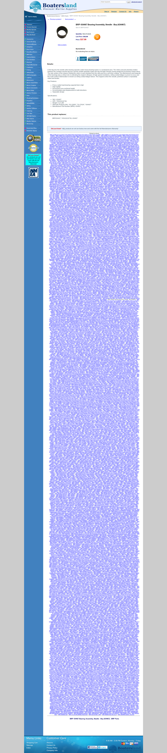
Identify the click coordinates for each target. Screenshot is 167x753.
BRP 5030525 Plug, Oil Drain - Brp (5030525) (111, 262)
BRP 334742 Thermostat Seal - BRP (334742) (110, 616)
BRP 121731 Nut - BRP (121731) (89, 416)
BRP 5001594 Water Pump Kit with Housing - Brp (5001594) (77, 314)
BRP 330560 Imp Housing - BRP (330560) (66, 471)
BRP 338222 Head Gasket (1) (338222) (117, 480)
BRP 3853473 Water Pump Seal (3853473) (113, 259)
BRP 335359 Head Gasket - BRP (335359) (128, 618)
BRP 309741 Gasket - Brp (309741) (102, 154)
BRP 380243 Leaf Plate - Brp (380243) (67, 353)
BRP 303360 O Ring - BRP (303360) (128, 427)
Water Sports (30, 118)
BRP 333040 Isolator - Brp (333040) (116, 336)
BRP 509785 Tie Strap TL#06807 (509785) (80, 376)
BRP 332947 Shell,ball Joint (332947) (113, 344)
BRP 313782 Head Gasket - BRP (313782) (66, 436)
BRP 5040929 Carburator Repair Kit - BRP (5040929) (116, 581)
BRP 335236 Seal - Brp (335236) (58, 173)
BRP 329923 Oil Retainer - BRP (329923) (121, 469)
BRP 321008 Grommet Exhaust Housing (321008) (102, 446)
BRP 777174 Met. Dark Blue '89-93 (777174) (127, 240)
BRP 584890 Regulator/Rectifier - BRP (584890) (112, 638)
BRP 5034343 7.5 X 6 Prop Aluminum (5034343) (77, 569)
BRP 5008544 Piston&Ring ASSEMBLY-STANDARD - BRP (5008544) (99, 537)
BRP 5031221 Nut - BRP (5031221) (125, 549)
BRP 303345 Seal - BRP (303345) (86, 427)
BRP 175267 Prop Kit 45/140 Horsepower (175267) (114, 590)
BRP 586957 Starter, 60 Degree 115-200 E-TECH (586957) (123, 643)
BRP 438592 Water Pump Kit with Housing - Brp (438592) (64, 184)
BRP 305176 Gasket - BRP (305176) (93, 598)
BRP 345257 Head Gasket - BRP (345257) (99, 488)
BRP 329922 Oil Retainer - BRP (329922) (60, 607)
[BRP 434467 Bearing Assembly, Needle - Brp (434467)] (62, 43)
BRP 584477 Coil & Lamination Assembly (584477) (118, 187)
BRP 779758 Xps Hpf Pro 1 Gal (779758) (65, 409)
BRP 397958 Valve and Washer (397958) (103, 295)
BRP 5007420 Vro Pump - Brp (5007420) (106, 322)
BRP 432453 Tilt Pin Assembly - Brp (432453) (66, 297)
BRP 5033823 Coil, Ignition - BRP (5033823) (107, 565)
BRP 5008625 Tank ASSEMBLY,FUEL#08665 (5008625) (121, 364)
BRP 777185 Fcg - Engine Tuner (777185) (103, 243)
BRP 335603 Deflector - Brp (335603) (72, 175)
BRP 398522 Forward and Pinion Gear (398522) (97, 355)
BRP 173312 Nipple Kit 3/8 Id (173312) (78, 327)
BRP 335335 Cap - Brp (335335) (76, 173)
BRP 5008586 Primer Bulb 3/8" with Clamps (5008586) (95, 326)
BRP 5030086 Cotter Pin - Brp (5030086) (76, 366)
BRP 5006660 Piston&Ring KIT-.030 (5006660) (114, 516)
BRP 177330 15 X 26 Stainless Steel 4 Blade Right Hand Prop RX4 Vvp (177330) (91, 596)
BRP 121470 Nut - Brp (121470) (98, 327)
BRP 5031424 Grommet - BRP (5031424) (120, 551)
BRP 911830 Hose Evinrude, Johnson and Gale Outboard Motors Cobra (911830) (94, 254)
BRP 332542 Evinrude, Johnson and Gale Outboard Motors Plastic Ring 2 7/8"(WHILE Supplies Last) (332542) (86, 405)
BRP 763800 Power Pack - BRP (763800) (104, 668)
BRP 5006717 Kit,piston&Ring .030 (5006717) (111, 652)
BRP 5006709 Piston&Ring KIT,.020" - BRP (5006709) (89, 651)
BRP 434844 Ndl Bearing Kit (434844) (79, 358)
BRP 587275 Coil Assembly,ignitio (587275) (111, 208)
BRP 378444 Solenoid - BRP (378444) (106, 625)
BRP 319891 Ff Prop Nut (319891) (126, 443)
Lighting (29, 77)
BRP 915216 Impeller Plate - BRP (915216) (116, 704)
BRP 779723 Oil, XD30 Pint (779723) (116, 251)
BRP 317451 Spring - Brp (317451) (128, 337)
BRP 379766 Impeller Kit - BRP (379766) (67, 492)
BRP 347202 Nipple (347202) (110, 407)
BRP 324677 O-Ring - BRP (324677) (69, 459)
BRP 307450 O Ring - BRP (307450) (87, 601)
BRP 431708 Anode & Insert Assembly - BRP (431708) (88, 499)
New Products (30, 32)
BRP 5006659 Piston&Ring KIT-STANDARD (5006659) (87, 516)
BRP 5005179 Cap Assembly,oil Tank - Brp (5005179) (106, 315)
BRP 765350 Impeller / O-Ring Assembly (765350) (115, 215)
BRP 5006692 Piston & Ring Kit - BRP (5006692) (123, 521)
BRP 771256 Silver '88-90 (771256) (103, 385)
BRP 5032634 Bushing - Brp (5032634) (121, 370)
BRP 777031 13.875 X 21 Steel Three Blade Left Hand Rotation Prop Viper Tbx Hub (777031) (100, 414)
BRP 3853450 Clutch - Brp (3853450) (70, 259)
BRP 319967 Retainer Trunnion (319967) (119, 219)
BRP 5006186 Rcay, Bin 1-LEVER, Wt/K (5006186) (99, 635)
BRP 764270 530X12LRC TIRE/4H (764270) (74, 682)
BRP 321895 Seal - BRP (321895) (83, 452)
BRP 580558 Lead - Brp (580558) (87, 378)
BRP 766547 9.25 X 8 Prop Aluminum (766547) (123, 689)
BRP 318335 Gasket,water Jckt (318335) (113, 602)
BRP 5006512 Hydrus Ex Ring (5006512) (77, 320)
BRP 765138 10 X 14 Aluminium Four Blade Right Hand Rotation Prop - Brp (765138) (92, 226)
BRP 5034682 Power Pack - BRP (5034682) (103, 570)
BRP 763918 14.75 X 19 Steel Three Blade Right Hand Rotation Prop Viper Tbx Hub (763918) (111, 399)
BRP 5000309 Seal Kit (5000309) (113, 313)
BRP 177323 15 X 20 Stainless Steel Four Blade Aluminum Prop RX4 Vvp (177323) (95, 595)
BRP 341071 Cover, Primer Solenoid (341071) (67, 176)
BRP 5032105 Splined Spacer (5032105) (66, 553)
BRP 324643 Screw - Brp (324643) (81, 338)
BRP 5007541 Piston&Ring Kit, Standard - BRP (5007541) (102, 531)
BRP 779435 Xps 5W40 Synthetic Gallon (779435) (76, 667)
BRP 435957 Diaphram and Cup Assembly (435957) (96, 504)
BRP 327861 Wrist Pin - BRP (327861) (102, 465)
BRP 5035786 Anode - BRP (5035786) (89, 574)
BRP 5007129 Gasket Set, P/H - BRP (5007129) (107, 530)
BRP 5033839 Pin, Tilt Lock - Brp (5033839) (97, 372)
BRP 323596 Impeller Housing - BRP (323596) (102, 455)
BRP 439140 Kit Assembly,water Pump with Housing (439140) (80, 509)
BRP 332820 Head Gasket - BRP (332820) (77, 608)
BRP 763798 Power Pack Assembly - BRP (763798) (79, 668)
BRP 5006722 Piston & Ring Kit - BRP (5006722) (121, 522)
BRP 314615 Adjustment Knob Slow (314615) (114, 334)
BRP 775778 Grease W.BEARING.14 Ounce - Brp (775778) (78, 238)
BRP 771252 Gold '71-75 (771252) (98, 233)
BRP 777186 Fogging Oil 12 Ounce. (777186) (127, 243)
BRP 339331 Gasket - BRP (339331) (89, 482)
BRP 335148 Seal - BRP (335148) (63, 618)
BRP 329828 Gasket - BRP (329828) (82, 606)
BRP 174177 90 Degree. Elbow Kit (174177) (83, 419)
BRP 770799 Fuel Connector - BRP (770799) (60, 693)
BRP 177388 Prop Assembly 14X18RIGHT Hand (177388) (110, 422)
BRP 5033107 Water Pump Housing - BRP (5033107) (83, 557)
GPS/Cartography (31, 75)
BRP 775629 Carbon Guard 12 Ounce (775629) (105, 236)
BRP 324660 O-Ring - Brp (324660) (78, 167)
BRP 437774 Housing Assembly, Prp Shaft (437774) (112, 304)
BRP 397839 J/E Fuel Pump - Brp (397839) (80, 295)
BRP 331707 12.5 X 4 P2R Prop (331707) (113, 474)
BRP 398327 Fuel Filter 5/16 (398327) (110, 181)
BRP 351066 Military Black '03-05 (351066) (105, 621)
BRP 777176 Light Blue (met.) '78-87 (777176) (84, 242)
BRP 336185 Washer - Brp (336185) (112, 280)
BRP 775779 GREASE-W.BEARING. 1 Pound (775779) (109, 238)
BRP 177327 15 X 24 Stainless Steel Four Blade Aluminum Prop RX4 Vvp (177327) (98, 137)
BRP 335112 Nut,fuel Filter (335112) (98, 204)
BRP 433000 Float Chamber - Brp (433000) (91, 298)
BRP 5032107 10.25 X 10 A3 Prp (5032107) (88, 553)
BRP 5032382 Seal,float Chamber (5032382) (93, 270)
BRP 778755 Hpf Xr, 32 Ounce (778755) (84, 664)
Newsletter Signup (32, 130)
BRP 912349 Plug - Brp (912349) (91, 309)
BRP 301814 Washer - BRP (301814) (92, 425)
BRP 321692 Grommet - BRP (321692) (101, 449)
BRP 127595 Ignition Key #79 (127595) (60, 277)
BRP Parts (29, 54)
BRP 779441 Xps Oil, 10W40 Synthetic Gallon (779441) (94, 388)
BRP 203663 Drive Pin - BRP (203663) (73, 424)
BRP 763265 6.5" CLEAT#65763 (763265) (116, 646)
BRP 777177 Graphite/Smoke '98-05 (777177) (108, 242)
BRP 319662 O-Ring (125, 713)
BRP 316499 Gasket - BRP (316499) (88, 441)
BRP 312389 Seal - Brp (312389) (59, 333)
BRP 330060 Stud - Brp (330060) (116, 342)
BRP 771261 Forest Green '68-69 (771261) (124, 385)
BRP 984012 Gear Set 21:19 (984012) (99, 310)
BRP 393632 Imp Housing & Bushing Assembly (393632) (93, 630)
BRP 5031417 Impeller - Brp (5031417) (124, 266)
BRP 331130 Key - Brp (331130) (103, 170)
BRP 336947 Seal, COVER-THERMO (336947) (88, 281)
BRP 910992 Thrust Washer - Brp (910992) (74, 391)
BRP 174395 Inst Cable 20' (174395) (85, 330)
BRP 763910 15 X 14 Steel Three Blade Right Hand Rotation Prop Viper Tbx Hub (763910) (103, 669)
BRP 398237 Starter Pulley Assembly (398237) (61, 499)
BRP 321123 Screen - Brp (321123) (64, 199)
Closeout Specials (32, 27)
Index (28, 748)
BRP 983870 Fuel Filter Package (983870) (87, 708)
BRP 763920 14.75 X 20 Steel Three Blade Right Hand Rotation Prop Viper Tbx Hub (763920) (103, 398)
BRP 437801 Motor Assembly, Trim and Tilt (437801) (69, 507)
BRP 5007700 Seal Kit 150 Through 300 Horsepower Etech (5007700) (89, 533)
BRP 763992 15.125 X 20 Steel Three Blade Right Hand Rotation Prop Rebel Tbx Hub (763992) (87, 403)
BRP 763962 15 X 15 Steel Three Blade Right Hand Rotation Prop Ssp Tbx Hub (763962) (86, 411)
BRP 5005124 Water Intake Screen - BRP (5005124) (64, 513)
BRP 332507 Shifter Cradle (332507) (104, 607)
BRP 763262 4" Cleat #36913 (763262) (95, 646)
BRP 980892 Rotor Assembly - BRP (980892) (97, 706)
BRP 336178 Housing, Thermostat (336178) (94, 175)
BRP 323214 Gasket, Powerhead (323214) (113, 453)
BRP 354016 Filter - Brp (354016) (72, 181)
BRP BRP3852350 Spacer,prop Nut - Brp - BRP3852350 (87, 393)
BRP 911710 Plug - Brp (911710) (113, 391)
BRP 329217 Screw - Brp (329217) (98, 342)
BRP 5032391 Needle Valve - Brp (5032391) (116, 270)
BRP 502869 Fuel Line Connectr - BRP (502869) (96, 542)
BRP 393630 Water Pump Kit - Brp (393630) (104, 291)
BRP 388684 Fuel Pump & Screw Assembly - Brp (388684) (123, 287)
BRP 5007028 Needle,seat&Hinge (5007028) (113, 527)
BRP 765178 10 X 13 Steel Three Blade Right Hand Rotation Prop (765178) (102, 227)
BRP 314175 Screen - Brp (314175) (122, 161)
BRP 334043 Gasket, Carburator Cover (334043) (92, 615)
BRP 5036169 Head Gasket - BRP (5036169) (92, 575)
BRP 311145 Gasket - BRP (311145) (59, 431)
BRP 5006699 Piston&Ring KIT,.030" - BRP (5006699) (95, 648)
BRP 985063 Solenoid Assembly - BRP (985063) (122, 709)
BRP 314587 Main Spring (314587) (111, 437)
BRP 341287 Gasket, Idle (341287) (100, 486)
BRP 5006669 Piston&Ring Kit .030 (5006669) (95, 363)
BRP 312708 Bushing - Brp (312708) (96, 155)
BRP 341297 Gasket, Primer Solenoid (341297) (92, 176)
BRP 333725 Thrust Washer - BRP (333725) (79, 614)
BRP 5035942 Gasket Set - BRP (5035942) (68, 575)
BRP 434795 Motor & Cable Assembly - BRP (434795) (79, 503)
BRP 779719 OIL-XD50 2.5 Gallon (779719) (61, 389)
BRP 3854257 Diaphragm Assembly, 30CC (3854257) (84, 627)
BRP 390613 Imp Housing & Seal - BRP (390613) (71, 629)
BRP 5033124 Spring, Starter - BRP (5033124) (110, 557)
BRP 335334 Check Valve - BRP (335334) (105, 618)
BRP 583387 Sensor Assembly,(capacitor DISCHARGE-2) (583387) (67, 187)
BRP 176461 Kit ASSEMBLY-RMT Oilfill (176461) (119, 592)
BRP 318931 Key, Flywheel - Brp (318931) (97, 219)
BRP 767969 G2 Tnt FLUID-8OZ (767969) (120, 691)
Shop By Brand (31, 34)
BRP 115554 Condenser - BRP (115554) (110, 415)
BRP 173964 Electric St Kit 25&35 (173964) (127, 417)
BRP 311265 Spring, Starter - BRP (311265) (101, 431)
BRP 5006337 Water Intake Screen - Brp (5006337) (69, 363)
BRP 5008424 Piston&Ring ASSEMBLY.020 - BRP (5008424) (123, 536)
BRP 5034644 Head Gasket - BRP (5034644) (79, 570)
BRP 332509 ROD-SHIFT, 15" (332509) (70, 344)
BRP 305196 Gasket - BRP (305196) (113, 598)
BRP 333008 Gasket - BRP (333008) (98, 608)
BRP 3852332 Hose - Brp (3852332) (87, 353)
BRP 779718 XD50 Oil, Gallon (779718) (96, 251)
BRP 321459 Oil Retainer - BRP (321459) (65, 448)
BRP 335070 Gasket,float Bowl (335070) (77, 204)
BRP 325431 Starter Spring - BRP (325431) (89, 460)
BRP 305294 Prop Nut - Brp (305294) (128, 144)
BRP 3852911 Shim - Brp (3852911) (82, 258)
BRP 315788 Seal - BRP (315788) (117, 439)
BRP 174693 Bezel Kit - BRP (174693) (125, 421)
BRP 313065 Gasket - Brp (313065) (72, 156)
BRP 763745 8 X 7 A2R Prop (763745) (82, 225)
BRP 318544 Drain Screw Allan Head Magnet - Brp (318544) (95, 164)
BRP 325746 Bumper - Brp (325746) (84, 339)
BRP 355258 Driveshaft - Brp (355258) (108, 352)
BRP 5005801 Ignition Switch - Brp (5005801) (109, 317)
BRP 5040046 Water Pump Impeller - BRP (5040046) (94, 659)
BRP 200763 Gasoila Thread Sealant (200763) (68, 143)
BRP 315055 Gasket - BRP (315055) (64, 439)
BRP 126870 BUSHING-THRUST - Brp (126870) (119, 327)
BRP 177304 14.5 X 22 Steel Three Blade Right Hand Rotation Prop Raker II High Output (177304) (104, 140)
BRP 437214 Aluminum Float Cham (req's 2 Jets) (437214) (99, 303)
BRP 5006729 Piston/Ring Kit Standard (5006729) (107, 524)
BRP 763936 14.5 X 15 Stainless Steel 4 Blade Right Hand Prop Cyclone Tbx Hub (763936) (94, 413)
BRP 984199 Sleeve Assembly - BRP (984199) (111, 708)
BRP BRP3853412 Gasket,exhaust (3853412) (61, 713)
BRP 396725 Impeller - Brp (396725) (92, 294)
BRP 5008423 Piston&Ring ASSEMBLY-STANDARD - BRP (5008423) (89, 536)
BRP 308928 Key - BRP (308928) (129, 601)
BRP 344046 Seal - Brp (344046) (126, 177)
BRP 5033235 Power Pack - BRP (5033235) (112, 559)
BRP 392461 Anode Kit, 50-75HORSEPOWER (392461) (123, 629)
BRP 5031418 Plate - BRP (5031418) (99, 551)
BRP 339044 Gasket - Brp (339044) (116, 175)
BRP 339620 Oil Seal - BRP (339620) (109, 482)
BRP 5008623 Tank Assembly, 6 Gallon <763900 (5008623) (79, 149)
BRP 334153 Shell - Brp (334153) (57, 204)
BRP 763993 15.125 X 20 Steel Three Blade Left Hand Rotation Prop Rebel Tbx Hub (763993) (103, 678)
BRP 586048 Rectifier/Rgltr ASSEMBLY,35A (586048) (122, 641)
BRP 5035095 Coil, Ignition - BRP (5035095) (105, 573)
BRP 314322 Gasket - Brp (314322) (93, 334)
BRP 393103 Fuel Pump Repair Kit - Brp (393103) (78, 291)
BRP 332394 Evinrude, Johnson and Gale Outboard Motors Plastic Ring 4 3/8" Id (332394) (93, 172)
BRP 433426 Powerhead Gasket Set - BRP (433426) (110, 501)
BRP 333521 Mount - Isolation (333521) (85, 345)
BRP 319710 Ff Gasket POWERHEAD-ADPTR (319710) (102, 443)
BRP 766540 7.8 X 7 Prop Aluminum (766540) (126, 686)
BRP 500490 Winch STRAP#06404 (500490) (119, 510)
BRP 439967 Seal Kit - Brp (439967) (114, 205)
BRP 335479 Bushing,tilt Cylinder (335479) (62, 619)
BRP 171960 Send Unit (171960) (66, 330)
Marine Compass (31, 85)
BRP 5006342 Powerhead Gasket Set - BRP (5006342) (94, 636)
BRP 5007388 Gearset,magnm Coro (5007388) (82, 322)
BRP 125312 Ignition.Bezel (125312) (58, 327)
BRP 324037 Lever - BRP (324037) (83, 458)
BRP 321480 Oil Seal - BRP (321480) (106, 448)
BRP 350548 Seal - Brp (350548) (120, 349)
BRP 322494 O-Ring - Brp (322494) (110, 156)
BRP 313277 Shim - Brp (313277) (121, 333)
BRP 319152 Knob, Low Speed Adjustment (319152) (97, 197)
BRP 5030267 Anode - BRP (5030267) (71, 544)
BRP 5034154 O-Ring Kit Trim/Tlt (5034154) (75, 272)
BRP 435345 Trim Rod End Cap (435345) (105, 503)
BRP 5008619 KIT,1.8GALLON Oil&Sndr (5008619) (92, 364)
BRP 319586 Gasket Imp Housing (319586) (107, 442)
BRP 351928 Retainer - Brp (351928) (72, 350)
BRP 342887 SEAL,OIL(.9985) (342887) (86, 177)
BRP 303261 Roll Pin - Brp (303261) (85, 144)
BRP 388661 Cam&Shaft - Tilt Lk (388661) (96, 287)
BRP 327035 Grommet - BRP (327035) (105, 464)
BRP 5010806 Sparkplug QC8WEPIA (128, 407)
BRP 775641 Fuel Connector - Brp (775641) (91, 237)
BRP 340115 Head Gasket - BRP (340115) (68, 483)
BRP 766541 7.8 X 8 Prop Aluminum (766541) (62, 687)
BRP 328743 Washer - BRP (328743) (91, 468)
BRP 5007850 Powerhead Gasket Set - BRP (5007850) (122, 533)
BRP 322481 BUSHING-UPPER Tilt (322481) (67, 453)
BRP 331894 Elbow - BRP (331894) (65, 475)
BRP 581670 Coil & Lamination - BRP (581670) (69, 610)
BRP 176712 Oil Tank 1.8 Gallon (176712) (90, 331)
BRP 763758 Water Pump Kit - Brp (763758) (104, 225)
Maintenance (30, 80)
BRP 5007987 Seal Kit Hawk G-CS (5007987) (111, 535)
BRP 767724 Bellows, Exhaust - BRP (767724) (97, 691)
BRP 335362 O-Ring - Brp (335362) (115, 173)
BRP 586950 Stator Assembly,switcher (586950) (109, 378)
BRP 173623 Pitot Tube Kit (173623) (105, 417)
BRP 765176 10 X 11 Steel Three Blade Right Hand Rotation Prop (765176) (84, 685)
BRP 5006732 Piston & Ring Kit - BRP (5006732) (95, 525)
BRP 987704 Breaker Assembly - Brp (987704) (76, 256)
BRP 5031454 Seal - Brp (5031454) (125, 367)
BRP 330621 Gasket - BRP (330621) (87, 471)
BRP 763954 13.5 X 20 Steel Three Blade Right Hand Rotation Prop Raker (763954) (104, 673)
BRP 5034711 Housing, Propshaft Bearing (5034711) (82, 273)
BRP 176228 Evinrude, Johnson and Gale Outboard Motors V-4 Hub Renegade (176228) (109, 278)
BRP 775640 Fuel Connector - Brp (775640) (67, 237)
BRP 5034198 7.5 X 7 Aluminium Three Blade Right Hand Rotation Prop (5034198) (109, 568)
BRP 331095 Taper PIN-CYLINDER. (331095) (88, 472)
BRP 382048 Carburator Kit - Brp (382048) (113, 286)
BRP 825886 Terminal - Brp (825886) (82, 389)
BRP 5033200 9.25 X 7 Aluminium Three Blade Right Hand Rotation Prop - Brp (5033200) (108, 371)
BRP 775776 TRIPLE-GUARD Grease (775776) (115, 237)
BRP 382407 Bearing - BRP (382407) (65, 494)
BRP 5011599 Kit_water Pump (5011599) (107, 540)
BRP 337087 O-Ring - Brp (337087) (65, 348)
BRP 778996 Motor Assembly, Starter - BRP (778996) (112, 665)
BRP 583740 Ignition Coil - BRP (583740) (98, 612)
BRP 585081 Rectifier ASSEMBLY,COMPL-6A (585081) (105, 640)
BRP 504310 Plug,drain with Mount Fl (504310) (69, 584)
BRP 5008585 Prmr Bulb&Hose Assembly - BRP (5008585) (81, 538)
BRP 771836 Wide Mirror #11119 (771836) (100, 695)
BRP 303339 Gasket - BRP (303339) (67, 427)
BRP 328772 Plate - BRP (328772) (58, 469)
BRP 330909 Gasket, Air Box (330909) (73, 201)
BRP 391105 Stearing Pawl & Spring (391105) (95, 289)
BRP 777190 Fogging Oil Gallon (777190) (86, 244)
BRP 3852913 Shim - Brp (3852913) (101, 258)
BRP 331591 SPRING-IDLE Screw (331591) (87, 343)
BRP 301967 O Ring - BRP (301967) (69, 426)
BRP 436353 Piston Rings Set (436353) (124, 356)
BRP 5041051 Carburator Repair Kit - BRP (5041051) (80, 582)
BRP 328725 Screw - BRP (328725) (71, 468)
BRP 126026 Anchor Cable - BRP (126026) (98, 587)
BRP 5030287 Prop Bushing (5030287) (70, 546)
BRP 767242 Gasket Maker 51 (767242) (66, 231)
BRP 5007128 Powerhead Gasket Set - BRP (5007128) (80, 530)
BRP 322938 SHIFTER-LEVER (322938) (90, 453)
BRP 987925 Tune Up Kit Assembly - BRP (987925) (98, 712)
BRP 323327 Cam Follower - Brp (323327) (74, 165)
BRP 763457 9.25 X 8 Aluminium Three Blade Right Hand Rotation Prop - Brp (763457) (105, 210)
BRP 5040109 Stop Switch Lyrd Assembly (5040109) (68, 375)
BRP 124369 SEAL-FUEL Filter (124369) (75, 587)
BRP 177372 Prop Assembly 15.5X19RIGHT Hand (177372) (85, 332)
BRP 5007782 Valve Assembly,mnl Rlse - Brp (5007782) (64, 364)
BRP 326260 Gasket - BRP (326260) (66, 461)
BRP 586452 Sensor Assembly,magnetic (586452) (107, 190)
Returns (50, 743)
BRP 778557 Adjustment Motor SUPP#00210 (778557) (121, 698)
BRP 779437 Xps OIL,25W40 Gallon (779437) (107, 387)
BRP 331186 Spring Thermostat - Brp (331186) (124, 170)
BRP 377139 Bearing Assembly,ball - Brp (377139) (125, 283)
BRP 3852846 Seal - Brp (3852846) (126, 256)
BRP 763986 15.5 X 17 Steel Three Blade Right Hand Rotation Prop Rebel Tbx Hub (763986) (79, 402)
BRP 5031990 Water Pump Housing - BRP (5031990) (81, 552)
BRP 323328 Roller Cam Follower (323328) (97, 165)
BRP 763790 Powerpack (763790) (99, 667)
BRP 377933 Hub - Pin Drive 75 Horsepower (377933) (62, 284)
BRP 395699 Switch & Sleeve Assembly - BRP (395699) (105, 631)
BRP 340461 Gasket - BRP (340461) (113, 483)
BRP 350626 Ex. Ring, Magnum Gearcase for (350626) (81, 178)
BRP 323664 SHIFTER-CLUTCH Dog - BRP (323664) (88, 457)
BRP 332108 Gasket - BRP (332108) (125, 475)
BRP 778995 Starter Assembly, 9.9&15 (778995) (85, 665)
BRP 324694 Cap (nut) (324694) (116, 167)
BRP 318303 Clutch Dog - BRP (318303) (91, 602)
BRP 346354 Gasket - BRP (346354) (68, 491)
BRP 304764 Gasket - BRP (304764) (73, 598)
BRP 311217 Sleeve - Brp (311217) (77, 155)
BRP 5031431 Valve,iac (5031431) (75, 267)
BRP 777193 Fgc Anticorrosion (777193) (60, 387)
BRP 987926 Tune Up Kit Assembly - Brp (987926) (103, 256)
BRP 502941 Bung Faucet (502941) (91, 360)
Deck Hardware (31, 59)
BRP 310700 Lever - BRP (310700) (91, 430)
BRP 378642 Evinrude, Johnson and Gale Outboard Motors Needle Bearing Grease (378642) (101, 284)
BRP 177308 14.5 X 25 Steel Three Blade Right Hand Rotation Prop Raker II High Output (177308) (75, 134)
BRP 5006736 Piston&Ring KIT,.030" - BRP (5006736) (91, 526)
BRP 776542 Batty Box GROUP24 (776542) (115, 697)
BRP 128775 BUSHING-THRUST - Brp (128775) (107, 328)
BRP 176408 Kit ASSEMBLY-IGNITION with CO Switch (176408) (84, 280)
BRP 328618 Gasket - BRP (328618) (81, 466)
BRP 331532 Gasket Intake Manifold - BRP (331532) (88, 474)
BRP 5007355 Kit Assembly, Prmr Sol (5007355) (126, 321)
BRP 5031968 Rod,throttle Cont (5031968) (124, 369)
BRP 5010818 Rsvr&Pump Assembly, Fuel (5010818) (85, 151)
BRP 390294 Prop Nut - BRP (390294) (129, 498)
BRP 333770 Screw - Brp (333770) (107, 203)
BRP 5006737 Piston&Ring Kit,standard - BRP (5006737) (120, 526)
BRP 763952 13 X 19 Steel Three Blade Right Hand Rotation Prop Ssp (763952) (107, 671)
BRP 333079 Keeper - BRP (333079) (118, 608)
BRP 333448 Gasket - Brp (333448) (64, 345)
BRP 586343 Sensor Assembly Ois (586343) (110, 642)
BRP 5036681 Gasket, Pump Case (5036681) (122, 656)
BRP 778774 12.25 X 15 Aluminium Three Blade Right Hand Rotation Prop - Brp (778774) (97, 248)
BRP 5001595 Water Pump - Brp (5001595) (105, 314)
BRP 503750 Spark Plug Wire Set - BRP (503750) (112, 657)
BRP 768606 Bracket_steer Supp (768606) (98, 692)
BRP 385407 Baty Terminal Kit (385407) (108, 159)
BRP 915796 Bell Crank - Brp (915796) (75, 392)
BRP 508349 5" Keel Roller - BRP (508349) (107, 586)
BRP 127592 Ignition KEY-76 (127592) (107, 276)
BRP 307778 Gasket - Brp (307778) (92, 153)
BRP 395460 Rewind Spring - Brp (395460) (109, 292)
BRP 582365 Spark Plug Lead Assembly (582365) (125, 186)
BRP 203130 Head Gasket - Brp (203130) (92, 143)
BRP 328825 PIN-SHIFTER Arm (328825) (78, 469)
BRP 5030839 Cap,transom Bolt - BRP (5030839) (93, 548)
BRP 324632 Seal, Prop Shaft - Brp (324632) (126, 166)
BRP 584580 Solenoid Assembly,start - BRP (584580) (88, 637)
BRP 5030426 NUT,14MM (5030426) (97, 261)
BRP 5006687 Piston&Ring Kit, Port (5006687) (67, 521)
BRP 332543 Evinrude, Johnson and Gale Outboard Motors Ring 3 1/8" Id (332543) (76, 203)
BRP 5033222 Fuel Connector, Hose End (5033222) (87, 559)
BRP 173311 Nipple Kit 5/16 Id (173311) (85, 417)
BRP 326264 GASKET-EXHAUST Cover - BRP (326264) (91, 461)
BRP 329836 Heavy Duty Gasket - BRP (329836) (105, 606)
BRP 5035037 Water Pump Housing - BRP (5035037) (115, 571)
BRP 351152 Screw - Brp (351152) (75, 179)
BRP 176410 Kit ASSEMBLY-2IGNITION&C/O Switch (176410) (89, 592)
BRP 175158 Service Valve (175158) (66, 159)
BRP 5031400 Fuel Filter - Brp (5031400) (102, 266)
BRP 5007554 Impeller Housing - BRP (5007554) (71, 532)
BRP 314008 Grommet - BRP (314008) (88, 436)
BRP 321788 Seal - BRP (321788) (92, 450)
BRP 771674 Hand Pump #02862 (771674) (128, 693)
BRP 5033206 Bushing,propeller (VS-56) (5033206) (118, 271)
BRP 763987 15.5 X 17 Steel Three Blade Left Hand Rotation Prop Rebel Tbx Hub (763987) (86, 675)
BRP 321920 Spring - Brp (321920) (117, 220)
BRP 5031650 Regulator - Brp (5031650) (101, 369)
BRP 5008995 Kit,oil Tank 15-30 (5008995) (100, 150)
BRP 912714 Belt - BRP (95, 714)
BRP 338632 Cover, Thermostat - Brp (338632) (114, 282)
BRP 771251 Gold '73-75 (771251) (79, 233)
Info (130, 11)
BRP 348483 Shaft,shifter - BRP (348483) (89, 491)
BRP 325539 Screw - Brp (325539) (64, 168)
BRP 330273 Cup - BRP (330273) (72, 470)
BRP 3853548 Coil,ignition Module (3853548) (92, 626)
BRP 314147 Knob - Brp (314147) (74, 334)
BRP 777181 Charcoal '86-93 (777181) (64, 243)
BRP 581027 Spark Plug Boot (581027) (116, 206)
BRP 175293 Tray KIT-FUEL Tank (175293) (76, 591)
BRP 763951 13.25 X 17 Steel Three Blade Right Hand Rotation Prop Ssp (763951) (106, 394)
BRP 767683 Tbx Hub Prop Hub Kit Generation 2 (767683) (115, 231)
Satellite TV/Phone (32, 108)
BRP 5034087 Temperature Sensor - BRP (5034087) (115, 566)
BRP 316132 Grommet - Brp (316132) (118, 162)
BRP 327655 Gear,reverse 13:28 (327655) (127, 464)
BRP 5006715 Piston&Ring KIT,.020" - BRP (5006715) (85, 652)
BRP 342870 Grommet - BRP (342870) (120, 486)
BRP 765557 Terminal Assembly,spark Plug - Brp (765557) (124, 383)
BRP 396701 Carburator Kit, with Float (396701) (69, 294)
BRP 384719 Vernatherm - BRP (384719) (108, 496)
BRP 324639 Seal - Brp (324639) (114, 221)
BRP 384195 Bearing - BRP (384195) (65, 496)
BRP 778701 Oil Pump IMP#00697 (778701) (102, 701)
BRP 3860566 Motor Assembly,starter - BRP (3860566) (69, 497)
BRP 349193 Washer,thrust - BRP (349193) (69, 620)
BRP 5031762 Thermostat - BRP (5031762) (114, 654)
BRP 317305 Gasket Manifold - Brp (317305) (107, 337)
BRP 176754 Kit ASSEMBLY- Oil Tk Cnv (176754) (79, 593)
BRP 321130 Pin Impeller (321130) (107, 447)
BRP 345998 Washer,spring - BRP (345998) (81, 490)
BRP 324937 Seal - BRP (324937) (88, 459)
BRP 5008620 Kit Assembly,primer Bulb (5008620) (109, 148)
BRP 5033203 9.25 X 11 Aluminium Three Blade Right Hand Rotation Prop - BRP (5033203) (114, 558)
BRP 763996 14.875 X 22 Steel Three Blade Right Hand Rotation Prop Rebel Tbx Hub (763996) (110, 679)
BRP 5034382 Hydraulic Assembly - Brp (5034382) (100, 272)
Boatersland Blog (31, 128)
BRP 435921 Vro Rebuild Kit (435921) (86, 302)
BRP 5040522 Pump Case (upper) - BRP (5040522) (126, 579)
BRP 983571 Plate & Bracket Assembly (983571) (98, 392)
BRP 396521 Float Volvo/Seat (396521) (87, 293)
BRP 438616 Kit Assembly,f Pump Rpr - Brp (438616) (117, 184)
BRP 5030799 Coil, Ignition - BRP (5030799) (68, 548)
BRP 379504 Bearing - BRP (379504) (111, 491)
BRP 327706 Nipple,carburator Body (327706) (77, 341)
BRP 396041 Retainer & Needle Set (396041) (72, 355)
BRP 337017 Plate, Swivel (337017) (110, 281)
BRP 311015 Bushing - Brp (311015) (76, 219)
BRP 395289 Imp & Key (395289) (88, 292)
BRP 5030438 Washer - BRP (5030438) (80, 547)
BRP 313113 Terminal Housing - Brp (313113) (79, 333)
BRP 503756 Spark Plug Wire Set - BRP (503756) (67, 659)
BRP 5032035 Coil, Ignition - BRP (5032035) (107, 552)
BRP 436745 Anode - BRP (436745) (84, 505)
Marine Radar (30, 90)
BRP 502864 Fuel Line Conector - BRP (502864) (108, 541)
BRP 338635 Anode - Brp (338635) (112, 348)
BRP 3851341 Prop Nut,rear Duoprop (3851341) (67, 626)
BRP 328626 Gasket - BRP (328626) (121, 466)
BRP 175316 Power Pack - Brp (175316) (86, 159)
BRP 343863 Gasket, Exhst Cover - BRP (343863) (116, 487)
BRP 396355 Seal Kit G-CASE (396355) (89, 632)
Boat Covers (30, 49)
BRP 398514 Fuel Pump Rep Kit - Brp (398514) (67, 182)
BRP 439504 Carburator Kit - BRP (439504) (108, 509)
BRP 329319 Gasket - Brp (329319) (58, 200)
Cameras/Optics (31, 57)
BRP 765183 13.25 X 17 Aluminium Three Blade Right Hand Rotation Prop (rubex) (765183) (107, 211)
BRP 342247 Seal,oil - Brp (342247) (65, 177)
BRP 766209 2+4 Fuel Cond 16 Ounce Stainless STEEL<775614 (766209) (98, 229)
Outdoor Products (32, 93)
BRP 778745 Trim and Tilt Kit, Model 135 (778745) (83, 702)
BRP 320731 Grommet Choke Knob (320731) (111, 198)
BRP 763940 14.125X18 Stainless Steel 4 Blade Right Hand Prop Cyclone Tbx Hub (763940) (81, 381)
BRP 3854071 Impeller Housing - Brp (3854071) (116, 260)
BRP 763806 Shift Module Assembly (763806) (66, 669)
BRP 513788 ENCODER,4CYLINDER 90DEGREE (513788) (114, 377)
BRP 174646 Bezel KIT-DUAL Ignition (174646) (78, 421)
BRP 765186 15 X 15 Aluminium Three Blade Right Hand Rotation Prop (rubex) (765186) (112, 212)
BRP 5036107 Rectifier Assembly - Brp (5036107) (109, 273)
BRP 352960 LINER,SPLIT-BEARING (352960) (95, 350)
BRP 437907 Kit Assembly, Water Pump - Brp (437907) (94, 182)
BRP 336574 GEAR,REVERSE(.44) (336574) (88, 479)
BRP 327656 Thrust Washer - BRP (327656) (60, 465)
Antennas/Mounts (31, 44)
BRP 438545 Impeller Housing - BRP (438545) (96, 507)
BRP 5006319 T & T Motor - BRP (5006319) (67, 636)
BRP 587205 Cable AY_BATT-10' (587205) (116, 645)
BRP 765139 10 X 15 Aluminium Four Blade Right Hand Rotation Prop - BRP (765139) (92, 684)
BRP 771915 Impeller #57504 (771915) (121, 695)
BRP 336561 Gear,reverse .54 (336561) (66, 479)
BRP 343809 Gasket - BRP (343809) (92, 487)
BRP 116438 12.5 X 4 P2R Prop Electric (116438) (67, 416)
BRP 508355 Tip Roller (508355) (127, 586)
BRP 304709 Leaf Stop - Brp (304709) (95, 216)
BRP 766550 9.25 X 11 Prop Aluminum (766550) (111, 690)
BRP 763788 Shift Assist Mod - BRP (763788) (61, 664)
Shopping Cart (32, 743)
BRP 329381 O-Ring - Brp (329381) (101, 200)
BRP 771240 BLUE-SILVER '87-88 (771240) (127, 232)
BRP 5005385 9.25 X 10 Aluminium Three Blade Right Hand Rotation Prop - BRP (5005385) (88, 514)
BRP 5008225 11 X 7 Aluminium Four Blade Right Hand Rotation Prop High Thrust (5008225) (115, 325)
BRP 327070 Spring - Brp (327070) (58, 170)
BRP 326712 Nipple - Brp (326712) (129, 168)
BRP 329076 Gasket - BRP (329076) (100, 469)
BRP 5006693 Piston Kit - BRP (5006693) (74, 647)
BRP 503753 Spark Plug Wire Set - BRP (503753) (103, 658)
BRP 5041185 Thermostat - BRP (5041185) (106, 582)
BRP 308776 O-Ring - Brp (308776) (64, 154)
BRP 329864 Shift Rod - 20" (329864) (128, 606)
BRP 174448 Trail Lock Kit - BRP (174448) (93, 420)
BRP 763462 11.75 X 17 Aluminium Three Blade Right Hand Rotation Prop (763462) (82, 193)
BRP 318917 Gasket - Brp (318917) (121, 164)
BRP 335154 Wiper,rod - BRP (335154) (83, 618)
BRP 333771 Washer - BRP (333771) (101, 614)
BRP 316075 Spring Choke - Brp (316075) (97, 162)
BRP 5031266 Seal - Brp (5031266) (121, 265)
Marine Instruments (32, 88)
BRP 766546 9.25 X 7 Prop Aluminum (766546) (98, 689)
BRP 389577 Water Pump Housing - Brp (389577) (114, 288)
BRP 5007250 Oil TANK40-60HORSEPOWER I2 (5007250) (70, 321)
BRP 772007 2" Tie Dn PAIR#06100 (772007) (78, 696)
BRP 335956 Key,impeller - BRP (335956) (84, 619)
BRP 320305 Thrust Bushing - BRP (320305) (98, 444)
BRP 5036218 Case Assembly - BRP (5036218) (117, 575)
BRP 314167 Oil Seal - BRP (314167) (128, 436)
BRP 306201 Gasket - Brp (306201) (73, 153)
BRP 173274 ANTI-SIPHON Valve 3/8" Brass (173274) (72, 278)
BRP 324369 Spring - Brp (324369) (81, 166)
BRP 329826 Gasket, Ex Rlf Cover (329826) (60, 606)
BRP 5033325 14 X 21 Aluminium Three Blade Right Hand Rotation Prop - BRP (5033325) (84, 562)
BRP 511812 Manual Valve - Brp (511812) (75, 206)
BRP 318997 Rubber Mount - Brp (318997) (72, 336)
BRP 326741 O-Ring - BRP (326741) (69, 463)
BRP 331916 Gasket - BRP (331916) (85, 475)
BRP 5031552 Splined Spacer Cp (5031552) (69, 653)
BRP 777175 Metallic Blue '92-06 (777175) (60, 242)
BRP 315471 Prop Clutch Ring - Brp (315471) (73, 162)
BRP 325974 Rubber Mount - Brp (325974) (108, 168)
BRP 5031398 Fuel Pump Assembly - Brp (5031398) (77, 266)
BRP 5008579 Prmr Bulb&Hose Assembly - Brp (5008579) (65, 326)
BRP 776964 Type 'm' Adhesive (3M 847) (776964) (115, 239)
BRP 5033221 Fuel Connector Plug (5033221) (60, 559)
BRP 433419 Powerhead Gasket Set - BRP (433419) (82, 501)
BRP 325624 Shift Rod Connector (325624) (85, 168)
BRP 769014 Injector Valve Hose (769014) (104, 232)
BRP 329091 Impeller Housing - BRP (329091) (86, 604)
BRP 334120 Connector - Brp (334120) (106, 345)
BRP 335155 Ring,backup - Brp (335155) (127, 172)
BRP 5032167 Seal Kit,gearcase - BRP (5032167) (113, 553)
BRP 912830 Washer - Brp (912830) (129, 309)
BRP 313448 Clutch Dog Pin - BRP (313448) (103, 435)
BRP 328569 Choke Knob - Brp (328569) (106, 199)
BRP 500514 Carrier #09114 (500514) (111, 513)
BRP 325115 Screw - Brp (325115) (65, 339)
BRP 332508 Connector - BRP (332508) (125, 607)
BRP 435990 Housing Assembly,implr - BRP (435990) (124, 504)
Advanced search (136, 2)
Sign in (106, 11)
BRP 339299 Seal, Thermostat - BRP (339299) (67, 482)
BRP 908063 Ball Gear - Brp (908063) (121, 389)
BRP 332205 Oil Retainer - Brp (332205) (76, 171)
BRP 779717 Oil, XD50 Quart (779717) (75, 251)
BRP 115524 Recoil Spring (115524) (66, 415)
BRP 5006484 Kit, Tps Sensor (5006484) (119, 636)
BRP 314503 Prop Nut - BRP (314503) (91, 437)
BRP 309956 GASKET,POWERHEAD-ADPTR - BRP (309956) (65, 428)
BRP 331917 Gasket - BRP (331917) (105, 475)
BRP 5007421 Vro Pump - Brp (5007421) (128, 322)
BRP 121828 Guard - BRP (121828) (108, 416)
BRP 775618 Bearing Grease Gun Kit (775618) (90, 697)
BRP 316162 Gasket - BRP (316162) (68, 441)
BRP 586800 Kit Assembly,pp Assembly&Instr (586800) (84, 208)
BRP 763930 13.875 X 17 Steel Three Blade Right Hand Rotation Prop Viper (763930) (107, 670)
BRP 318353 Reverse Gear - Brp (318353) (60, 338)
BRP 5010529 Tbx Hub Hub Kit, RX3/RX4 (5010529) (115, 365)
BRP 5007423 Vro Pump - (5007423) (58, 323)
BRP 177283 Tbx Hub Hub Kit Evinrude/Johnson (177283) (120, 139)
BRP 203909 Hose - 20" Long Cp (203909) (95, 424)
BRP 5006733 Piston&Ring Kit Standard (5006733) (122, 525)
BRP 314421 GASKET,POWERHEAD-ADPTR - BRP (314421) (65, 437)
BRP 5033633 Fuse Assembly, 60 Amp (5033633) (101, 564)
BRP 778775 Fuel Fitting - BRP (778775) (106, 664)
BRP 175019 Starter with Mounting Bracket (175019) (81, 422)
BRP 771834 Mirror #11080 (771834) (59, 695)
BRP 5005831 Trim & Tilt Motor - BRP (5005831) (87, 515)
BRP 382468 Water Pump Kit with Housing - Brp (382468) (69, 287)
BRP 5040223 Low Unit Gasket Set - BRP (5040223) (99, 577)
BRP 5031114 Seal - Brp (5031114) (102, 265)
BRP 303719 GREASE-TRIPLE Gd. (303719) (73, 216)
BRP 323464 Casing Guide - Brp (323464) (71, 221)
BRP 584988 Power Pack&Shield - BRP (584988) (77, 640)
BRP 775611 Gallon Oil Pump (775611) (82, 236)
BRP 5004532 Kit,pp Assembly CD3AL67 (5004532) (69, 510)
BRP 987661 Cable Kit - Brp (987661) (95, 255)
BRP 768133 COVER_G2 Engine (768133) (76, 692)
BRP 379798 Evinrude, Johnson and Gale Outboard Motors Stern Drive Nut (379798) (79, 286)
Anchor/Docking (31, 41)
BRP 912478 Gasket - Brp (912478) (110, 309)
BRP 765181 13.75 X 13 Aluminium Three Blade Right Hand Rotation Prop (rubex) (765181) (96, 228)
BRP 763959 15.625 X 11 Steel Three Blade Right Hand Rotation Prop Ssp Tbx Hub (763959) (78, 410)
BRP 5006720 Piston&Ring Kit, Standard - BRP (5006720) (93, 522)
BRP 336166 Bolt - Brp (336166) (118, 347)
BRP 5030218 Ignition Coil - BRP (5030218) (110, 543)
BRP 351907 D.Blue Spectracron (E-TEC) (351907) (117, 179)
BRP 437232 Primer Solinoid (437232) (65, 304)
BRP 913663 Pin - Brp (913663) (59, 310)
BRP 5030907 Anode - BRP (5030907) (116, 548)
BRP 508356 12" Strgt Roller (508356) (75, 609)
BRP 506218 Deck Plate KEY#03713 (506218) (126, 585)
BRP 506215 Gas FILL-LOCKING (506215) (78, 585)
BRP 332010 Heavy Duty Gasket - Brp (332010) (112, 343)
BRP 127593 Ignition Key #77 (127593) (128, 276)
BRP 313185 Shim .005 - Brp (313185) (102, 333)
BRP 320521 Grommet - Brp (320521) (89, 198)
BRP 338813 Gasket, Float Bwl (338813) (71, 481)
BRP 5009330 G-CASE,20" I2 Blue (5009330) (123, 150)
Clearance (29, 24)
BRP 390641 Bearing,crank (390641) (117, 354)
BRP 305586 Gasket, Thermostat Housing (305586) (108, 599)
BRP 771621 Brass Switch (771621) (107, 693)
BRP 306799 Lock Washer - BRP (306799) (66, 601)
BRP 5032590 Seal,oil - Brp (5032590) (77, 370)
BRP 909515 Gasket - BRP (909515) (76, 704)
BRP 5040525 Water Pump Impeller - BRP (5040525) (64, 580)
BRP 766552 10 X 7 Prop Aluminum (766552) (72, 691)
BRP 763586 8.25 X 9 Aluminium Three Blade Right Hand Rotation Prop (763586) (98, 222)
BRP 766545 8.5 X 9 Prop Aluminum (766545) (72, 689)
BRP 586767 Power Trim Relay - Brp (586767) (91, 192)
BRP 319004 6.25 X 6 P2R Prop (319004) (95, 336)
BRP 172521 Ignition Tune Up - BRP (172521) (126, 588)
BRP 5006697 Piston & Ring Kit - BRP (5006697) (68, 648)
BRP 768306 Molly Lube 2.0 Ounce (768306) (81, 232)
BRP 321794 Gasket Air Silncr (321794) (113, 450)
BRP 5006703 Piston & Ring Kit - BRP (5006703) (93, 649)
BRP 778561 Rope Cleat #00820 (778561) (80, 700)
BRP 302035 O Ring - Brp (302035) (110, 332)
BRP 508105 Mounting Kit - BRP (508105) (84, 586)
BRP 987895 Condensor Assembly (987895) (72, 712)
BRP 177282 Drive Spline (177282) (95, 139)
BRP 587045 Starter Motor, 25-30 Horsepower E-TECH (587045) (88, 645)
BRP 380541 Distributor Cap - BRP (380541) (112, 492)
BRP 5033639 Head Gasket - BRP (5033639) (126, 564)
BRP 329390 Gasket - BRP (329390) (109, 604)
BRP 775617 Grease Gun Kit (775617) (68, 697)
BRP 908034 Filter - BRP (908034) (122, 703)
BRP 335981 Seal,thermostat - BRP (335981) (108, 619)
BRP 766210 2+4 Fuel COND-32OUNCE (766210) (100, 686)
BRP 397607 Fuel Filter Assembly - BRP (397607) (75, 634)
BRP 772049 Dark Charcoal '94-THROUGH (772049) (121, 233)
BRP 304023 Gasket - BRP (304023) (58, 597)
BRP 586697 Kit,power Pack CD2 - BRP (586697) (94, 643)
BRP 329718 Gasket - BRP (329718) (129, 604)
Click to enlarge (62, 44)
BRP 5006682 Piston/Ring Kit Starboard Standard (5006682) (72, 520)
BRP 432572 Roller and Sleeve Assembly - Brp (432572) (94, 297)
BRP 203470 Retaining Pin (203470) (113, 143)
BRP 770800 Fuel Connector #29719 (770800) (84, 693)
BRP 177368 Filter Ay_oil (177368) (76, 407)
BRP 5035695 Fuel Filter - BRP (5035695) (67, 574)
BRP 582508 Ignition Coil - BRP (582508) (93, 610)
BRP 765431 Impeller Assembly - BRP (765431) (74, 686)
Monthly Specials (31, 29)
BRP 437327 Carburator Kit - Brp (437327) (86, 304)
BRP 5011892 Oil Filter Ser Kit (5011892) (61, 408)
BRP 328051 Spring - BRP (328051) (123, 465)
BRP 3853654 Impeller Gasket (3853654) (66, 260)
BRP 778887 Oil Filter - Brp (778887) (76, 250)
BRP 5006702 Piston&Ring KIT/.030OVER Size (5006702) (65, 649)
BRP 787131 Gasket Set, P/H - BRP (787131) (100, 703)
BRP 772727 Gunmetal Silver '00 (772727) (81, 234)
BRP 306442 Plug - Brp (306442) (65, 217)
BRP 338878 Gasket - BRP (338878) (92, 481)
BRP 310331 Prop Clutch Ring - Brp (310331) (123, 154)
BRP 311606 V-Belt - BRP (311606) (122, 431)
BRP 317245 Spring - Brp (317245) (86, 337)
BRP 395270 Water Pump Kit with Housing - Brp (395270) (64, 292)
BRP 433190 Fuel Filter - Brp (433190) (112, 298)
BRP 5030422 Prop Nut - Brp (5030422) (77, 261)
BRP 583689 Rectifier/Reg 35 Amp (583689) (75, 612)
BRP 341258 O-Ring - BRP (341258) (58, 486)
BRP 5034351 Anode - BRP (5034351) (100, 569)
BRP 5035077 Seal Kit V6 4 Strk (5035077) (81, 573)
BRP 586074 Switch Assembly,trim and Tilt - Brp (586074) (92, 189)
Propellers (29, 100)
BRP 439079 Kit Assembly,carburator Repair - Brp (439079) (88, 205)
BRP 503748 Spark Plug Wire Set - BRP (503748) (86, 657)
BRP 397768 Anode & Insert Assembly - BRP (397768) (103, 634)
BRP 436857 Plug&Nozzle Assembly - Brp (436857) (111, 359)
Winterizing (30, 123)
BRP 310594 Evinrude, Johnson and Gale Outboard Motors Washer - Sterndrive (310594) (105, 428)
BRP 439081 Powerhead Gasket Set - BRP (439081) (110, 508)
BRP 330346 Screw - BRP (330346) (113, 470)
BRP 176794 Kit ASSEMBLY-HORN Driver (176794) (106, 593)
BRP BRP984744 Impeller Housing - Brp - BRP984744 (124, 326)
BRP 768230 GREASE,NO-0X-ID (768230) (82, 385)
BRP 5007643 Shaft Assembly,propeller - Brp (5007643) (113, 323)
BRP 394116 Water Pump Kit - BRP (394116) (120, 630)
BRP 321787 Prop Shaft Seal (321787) (73, 450)
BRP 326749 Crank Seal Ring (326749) (124, 339)
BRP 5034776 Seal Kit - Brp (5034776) (108, 374)
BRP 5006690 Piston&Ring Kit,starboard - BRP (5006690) (95, 521)
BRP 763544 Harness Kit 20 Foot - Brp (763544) (89, 409)
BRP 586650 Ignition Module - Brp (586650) (67, 192)
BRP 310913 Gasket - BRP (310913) (110, 430)
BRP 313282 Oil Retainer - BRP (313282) (119, 432)
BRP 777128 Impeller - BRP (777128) (73, 698)
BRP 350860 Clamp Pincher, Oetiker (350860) (112, 620)
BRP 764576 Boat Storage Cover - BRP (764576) (119, 682)
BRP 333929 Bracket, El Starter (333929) (127, 203)
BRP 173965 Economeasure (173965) (113, 157)
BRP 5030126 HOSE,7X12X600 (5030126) (99, 366)
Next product (70, 19)
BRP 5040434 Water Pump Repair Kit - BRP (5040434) (97, 579)
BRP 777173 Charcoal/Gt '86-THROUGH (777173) (102, 240)
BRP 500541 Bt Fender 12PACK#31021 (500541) (125, 514)
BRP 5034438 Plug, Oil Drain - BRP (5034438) (122, 569)
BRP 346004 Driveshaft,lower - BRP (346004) (105, 490)
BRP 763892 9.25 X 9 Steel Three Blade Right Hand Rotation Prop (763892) (77, 380)
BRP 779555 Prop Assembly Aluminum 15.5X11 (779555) (123, 388)
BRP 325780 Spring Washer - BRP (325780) (112, 460)
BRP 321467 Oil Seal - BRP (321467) (86, 448)
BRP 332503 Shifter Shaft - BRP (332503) (83, 607)
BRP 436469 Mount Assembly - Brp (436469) (84, 359)
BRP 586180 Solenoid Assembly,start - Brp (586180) (121, 189)
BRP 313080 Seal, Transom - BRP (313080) (96, 432)
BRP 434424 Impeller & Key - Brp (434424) (96, 299)
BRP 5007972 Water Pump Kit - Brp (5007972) (78, 325)
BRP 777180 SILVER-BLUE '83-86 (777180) (95, 698)
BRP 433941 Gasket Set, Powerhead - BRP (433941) (75, 502)
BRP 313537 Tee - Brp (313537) (103, 161)
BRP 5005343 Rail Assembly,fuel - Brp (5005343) (113, 360)
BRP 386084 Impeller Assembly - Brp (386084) (69, 160)
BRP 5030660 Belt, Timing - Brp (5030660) (75, 367)
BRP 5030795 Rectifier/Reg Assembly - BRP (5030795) (105, 547)
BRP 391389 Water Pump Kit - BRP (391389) (96, 629)
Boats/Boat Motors (32, 52)
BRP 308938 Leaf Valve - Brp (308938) (124, 217)
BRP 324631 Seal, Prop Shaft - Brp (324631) (102, 166)
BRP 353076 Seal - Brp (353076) (117, 350)
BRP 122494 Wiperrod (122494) (117, 275)
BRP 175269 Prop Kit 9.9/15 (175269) (68, 331)
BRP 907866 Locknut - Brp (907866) (102, 389)
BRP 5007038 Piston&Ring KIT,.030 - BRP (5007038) (80, 529)
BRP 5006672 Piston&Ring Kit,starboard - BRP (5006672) (70, 519)
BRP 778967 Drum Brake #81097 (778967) (60, 665)
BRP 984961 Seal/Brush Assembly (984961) (97, 709)
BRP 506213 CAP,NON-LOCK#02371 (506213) (118, 584)
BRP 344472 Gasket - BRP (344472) (77, 488)
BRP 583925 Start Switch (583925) (95, 187)
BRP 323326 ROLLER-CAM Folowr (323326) (97, 454)
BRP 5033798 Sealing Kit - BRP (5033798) (83, 565)
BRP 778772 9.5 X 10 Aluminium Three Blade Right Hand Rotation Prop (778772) (98, 247)
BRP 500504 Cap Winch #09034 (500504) (78, 511)
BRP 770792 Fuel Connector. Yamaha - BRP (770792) (124, 692)
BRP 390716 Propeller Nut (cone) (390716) (71, 289)
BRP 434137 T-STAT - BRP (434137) (125, 502)
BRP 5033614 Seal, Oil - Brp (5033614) (75, 372)
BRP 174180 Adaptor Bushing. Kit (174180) (70, 420)
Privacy (136, 11)
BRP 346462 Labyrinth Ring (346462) (101, 349)
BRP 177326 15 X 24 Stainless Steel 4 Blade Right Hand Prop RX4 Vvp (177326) (97, 397)
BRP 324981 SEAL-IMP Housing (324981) (108, 459)
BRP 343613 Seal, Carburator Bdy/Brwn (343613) (77, 349)
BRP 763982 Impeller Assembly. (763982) (91, 674)
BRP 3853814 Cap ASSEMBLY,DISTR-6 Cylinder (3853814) (120, 626)
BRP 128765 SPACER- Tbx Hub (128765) (78, 588)
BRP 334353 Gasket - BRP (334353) (65, 616)
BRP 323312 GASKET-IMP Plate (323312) (74, 454)
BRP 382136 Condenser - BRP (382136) (65, 493)
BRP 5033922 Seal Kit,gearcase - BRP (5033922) (61, 566)
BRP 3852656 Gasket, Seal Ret (126, 714)
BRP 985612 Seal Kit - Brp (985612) (110, 311)
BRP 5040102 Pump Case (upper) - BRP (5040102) (123, 659)
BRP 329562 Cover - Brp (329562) (120, 200)
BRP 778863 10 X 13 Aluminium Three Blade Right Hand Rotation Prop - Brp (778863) (78, 135)
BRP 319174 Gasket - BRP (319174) (64, 604)
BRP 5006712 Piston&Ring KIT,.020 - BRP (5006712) (117, 651)
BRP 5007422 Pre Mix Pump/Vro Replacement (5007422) (123, 363)
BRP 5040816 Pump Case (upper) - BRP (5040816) (89, 581)
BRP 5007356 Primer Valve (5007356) (59, 322)
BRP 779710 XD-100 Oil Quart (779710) (97, 250)
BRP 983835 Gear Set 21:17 (109, 714)
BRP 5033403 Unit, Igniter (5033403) (79, 563)
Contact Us (122, 11)
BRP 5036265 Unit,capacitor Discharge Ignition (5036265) (81, 576)
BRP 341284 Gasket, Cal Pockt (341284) (79, 486)
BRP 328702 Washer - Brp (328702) (99, 341)
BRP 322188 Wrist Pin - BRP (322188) (103, 452)
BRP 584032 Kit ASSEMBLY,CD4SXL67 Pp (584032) (85, 613)
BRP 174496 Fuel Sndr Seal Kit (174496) (115, 420)
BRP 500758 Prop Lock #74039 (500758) (95, 532)
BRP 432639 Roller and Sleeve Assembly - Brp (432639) (124, 297)
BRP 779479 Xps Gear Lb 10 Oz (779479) (108, 408)
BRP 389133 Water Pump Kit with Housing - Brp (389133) (85, 288)
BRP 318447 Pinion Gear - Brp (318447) (69, 164)
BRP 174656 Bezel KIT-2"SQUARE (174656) (103, 421)
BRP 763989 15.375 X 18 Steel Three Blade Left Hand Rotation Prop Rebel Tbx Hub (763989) (95, 676)
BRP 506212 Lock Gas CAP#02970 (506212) (93, 584)
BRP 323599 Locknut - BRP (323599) (124, 455)
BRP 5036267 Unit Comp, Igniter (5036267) (109, 576)
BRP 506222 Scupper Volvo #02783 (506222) (60, 586)
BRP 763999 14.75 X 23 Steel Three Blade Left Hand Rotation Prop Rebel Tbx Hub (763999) (79, 681)
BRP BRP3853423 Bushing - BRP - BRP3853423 (86, 713)
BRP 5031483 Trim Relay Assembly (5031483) (126, 267)
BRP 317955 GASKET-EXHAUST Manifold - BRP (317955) (65, 602)
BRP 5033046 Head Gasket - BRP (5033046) (122, 555)
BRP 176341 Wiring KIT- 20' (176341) (128, 591)
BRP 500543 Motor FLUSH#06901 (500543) (62, 515)
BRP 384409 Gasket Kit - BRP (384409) (86, 496)
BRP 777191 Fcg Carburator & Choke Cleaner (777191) (112, 244)
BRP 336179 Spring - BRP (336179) (107, 477)
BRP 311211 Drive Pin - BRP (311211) (79, 431)
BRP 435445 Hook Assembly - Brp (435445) (126, 358)
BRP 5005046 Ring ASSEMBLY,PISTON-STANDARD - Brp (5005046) (74, 315)
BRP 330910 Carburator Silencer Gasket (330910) (80, 170)
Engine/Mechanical (32, 64)
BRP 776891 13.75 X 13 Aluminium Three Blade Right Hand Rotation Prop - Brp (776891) (77, 239)
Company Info (52, 750)
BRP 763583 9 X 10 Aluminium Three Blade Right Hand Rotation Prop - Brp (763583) (82, 195)
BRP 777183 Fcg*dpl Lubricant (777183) (125, 405)
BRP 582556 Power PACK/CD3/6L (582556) (116, 610)
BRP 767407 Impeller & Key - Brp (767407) (89, 231)
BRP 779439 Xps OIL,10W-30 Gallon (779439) (66, 388)
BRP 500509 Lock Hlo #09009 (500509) (100, 511)
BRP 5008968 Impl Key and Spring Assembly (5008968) (112, 538)
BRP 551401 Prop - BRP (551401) (117, 609)
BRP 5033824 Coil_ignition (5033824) (128, 565)
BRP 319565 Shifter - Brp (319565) (121, 197)
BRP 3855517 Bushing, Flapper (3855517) (93, 313)
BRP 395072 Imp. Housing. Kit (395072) (80, 631)
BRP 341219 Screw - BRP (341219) (129, 485)
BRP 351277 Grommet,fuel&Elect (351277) (128, 621)
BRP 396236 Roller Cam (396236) (129, 292)
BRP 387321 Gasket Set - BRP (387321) (121, 497)
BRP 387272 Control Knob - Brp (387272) (117, 160)
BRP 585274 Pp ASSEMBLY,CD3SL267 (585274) (95, 641)
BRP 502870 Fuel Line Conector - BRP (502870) (122, 542)
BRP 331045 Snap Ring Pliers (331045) (65, 343)
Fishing (29, 70)
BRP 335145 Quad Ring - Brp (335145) (79, 347)
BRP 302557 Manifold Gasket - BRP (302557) (91, 426)
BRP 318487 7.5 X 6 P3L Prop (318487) (66, 603)
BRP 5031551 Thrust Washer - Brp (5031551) (61, 269)
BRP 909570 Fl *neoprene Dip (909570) (90, 253)
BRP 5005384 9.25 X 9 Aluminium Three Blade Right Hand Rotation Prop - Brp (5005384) (103, 316)
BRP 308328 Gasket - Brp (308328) (112, 153)
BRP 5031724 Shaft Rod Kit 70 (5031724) (91, 654)
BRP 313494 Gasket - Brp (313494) (85, 161)
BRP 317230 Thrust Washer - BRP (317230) (110, 441)
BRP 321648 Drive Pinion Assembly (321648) (95, 220)
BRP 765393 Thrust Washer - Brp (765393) (97, 383)
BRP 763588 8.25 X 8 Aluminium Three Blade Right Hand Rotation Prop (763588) (96, 223)
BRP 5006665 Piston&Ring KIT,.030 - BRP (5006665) (78, 518)
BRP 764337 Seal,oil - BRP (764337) (96, 682)
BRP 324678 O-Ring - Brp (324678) (97, 167)
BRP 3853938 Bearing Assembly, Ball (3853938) (90, 260)
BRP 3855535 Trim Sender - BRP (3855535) (110, 627)
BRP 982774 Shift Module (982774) (126, 707)
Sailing (29, 105)
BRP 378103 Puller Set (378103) (63, 625)
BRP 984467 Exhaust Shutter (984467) (66, 311)
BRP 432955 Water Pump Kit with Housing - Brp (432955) (63, 298)
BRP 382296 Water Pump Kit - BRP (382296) (112, 493)
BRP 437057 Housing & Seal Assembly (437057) (107, 505)
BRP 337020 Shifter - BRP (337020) (110, 479)
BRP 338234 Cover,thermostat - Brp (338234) (66, 282)
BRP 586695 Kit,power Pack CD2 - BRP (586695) (67, 643)
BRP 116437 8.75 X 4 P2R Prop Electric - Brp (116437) (76, 275)
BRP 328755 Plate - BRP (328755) (129, 468)
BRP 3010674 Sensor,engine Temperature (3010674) (68, 425)
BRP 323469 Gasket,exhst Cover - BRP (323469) (76, 455)
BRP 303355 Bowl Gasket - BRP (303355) (107, 427)
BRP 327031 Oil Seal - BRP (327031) (84, 464)
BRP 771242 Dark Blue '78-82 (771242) (60, 233)
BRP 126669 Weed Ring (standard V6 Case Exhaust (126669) (80, 276)
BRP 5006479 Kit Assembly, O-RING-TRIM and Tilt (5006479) (91, 319)
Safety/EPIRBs (30, 103)
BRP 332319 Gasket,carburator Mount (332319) (100, 171)
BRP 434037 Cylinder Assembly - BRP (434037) (102, 502)
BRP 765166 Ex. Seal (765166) (124, 226)
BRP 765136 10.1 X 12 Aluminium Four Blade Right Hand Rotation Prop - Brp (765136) (84, 382)
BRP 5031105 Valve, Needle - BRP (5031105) (75, 549)
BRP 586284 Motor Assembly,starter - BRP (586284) (84, 642)
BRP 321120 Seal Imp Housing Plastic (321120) (85, 447)
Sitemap (29, 745)
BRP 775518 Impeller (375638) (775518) (103, 234)
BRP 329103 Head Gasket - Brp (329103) (120, 341)
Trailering (29, 111)
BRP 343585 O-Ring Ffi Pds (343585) (106, 177)
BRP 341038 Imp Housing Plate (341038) (107, 485)
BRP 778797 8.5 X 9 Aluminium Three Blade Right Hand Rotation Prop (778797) (93, 249)
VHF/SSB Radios (31, 116)
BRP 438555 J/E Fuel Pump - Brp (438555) (121, 182)
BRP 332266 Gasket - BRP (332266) (128, 476)
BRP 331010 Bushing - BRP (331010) (65, 472)
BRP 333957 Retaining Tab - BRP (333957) (67, 615)
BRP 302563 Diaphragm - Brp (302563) (65, 144)
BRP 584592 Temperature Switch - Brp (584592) (77, 188)
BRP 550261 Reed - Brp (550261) (69, 378)
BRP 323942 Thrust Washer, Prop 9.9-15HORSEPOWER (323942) (121, 457)
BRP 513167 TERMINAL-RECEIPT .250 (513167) (85, 377)
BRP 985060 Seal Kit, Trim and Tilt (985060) (88, 311)
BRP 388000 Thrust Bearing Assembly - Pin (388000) (70, 354)
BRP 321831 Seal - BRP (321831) (65, 452)
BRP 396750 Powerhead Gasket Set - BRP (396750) (113, 632)
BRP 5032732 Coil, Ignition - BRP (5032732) (75, 555)
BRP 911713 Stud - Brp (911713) (64, 254)
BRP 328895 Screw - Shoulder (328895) (128, 199)
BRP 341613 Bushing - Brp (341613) (114, 176)
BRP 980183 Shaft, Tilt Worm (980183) (74, 706)
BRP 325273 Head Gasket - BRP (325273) (66, 460)
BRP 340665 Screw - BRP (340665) (68, 485)
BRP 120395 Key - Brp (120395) (99, 275)
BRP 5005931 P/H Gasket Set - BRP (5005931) (72, 635)
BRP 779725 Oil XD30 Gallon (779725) (69, 253)
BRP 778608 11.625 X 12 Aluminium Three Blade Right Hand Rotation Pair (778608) (114, 700)
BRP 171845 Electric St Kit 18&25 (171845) (102, 588)
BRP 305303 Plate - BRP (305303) (65, 599)
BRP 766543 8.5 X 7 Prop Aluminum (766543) (111, 687)
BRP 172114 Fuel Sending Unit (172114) (106, 277)
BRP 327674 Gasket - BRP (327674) (82, 465)
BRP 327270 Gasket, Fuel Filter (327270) (84, 199)
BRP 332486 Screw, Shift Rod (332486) (94, 201)
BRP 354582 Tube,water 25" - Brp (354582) (87, 352)
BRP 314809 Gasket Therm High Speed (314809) (88, 438)
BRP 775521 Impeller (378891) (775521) (125, 234)
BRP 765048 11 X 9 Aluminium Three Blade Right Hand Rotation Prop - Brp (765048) (86, 306)
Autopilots (30, 46)
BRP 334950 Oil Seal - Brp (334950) (126, 345)
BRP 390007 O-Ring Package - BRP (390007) (79, 498)
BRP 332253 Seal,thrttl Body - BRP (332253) (83, 476)
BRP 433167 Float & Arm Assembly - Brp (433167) (100, 356)
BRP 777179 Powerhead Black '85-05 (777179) (99, 386)
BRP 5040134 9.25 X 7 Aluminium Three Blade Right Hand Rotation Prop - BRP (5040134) (100, 660)
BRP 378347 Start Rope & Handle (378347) (84, 625)
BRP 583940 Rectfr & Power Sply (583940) (121, 612)
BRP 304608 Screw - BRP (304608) (122, 597)
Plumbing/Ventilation (32, 98)
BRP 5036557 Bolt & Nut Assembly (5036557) (78, 656)
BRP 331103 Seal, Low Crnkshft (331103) (111, 472)
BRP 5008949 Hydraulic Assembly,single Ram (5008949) (109, 149)
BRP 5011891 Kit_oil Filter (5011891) (128, 540)
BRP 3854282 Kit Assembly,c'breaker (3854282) (110, 353)
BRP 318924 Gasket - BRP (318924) (87, 603)
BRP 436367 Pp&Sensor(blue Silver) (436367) (60, 359)
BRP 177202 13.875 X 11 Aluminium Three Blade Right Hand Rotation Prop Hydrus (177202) (102, 138)
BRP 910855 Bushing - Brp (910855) (111, 253)
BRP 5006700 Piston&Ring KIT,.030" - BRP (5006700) (124, 648)
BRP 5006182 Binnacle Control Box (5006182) (102, 361)
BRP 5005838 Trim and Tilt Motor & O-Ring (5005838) (115, 515)
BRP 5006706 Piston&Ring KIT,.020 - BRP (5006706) (120, 649)
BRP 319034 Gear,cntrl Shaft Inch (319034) (72, 197)
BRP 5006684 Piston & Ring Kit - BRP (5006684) (101, 520)
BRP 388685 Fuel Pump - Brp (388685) (60, 288)
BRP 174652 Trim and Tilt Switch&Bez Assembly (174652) (110, 330)
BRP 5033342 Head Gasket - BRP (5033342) (119, 562)
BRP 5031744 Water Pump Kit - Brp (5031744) (111, 269)
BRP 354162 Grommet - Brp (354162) (64, 352)
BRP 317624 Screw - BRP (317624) (64, 442)
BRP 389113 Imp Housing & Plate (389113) (96, 354)
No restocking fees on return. (85, 51)
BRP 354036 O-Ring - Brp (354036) (91, 181)
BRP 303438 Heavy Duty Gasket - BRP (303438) (126, 596)
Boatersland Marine (53, 16)
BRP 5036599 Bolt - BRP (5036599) (101, 656)
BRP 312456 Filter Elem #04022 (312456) (73, 432)
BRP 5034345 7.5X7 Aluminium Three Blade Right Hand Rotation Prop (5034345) (76, 374)
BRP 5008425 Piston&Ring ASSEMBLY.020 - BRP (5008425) (65, 537)
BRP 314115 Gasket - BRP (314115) (108, 436)
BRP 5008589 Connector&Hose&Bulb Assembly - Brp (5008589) (66, 145)
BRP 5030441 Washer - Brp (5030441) (118, 261)
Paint (28, 95)
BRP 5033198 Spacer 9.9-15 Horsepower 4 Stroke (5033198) (74, 558)
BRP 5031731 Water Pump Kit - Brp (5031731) (86, 269)
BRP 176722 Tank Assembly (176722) (111, 331)
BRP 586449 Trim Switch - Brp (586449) (83, 190)
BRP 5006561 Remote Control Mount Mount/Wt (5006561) (104, 320)
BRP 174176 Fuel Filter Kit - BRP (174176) (60, 419)
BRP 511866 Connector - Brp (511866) (125, 376)
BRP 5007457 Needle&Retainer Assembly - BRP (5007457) (71, 531)
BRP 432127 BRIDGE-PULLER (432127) (121, 355)
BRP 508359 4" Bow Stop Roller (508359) (96, 609)
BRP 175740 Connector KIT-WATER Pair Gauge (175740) (103, 591)
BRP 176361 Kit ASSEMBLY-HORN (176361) (61, 592)
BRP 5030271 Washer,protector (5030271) (93, 544)
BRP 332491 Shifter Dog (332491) (114, 201)
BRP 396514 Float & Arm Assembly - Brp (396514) (63, 293)
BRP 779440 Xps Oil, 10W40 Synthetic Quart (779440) (111, 702)
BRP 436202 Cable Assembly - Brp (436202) (109, 302)
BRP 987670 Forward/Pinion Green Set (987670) (118, 255)
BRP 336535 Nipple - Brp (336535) (66, 281)
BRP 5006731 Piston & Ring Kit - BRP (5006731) (69, 525)
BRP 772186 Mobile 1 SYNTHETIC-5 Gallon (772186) (105, 696)
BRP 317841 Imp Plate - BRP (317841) (85, 442)
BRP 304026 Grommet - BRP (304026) (79, 597)
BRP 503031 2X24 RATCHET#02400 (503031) (117, 546)
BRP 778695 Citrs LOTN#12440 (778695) (65, 247)
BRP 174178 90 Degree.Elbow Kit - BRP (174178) (108, 419)
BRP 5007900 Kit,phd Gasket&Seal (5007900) (86, 535)
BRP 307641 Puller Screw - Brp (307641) (84, 217)
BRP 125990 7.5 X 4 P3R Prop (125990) (111, 135)
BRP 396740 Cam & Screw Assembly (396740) (114, 294)
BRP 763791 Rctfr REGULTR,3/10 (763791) (120, 667)
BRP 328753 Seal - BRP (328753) (110, 468)
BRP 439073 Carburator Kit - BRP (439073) (85, 508)
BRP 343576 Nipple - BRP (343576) (73, 487)
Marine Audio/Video (32, 82)
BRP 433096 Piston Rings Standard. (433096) (74, 356)
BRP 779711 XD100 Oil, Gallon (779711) (118, 250)
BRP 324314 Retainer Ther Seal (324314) (93, 221)
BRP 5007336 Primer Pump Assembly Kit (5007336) (100, 321)
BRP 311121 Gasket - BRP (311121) (130, 430)
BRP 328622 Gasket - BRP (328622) (101, 466)
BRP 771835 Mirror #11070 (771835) (79, 695)
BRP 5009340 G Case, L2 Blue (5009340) (90, 365)
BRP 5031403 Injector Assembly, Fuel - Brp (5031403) (101, 367)
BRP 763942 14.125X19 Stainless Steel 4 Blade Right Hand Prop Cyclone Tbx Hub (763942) (108, 305)
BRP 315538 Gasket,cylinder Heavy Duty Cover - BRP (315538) (91, 439)
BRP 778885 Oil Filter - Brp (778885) (124, 249)
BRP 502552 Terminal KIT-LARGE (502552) (84, 541)
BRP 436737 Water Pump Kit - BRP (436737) (62, 505)
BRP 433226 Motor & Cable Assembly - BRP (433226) (117, 499)
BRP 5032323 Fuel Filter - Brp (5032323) (70, 270)
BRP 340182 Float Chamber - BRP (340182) (91, 483)
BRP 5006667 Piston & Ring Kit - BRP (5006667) (106, 518)
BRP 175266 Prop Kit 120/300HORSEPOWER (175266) (86, 590)
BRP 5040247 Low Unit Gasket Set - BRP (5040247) (69, 579)
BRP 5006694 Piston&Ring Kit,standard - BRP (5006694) (100, 647)
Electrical (29, 62)
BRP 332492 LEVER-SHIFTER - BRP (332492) (63, 477)
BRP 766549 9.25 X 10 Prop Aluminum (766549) (85, 690)
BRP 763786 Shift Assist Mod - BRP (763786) (126, 663)
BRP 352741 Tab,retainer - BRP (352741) (94, 623)
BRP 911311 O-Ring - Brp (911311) (95, 391)
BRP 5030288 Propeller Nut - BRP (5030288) (92, 546)
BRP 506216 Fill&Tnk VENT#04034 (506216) (101, 585)
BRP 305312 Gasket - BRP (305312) (84, 599)
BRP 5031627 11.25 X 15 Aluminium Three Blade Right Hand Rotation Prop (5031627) (103, 653)
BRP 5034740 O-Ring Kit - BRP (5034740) (67, 571)
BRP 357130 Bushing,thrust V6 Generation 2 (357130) (85, 624)
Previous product (54, 19)
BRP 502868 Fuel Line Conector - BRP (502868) (70, 542)
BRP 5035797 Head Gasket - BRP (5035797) (111, 574)
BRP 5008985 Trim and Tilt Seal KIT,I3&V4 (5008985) (74, 150)
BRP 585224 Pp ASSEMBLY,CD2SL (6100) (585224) (68, 641)
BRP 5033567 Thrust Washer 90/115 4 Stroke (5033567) (73, 564)
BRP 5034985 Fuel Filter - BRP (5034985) (90, 571)
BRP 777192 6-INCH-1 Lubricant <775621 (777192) (125, 386)
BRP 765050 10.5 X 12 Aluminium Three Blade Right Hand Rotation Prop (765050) (87, 308)
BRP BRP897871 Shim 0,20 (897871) (109, 713)
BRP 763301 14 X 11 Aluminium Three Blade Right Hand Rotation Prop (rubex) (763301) (103, 209)
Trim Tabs (29, 113)
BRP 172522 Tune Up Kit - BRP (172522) (59, 590)
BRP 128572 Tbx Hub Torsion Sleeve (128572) (83, 277)
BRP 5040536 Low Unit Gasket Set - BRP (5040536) (92, 580)
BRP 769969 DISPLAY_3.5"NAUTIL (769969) (84, 408)
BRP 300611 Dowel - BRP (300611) (116, 424)
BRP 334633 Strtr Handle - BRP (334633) (86, 616)
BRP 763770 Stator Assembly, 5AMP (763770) (102, 663)
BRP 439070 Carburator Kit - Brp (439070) (78, 186)
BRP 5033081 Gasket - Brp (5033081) (94, 271)
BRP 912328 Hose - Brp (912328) (73, 309)
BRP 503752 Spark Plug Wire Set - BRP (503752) (77, 658)
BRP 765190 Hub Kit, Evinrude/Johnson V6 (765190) (71, 383)
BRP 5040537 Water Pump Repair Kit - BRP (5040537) (121, 580)
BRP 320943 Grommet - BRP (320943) (78, 446)
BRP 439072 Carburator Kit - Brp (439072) (101, 186)
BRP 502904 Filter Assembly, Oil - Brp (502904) (68, 157)
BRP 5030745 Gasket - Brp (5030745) (119, 264)
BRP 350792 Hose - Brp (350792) (105, 178)
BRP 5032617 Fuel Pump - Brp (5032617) (73, 271)
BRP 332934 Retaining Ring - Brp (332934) (92, 344)
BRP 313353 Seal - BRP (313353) (94, 433)
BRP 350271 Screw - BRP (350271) (90, 620)
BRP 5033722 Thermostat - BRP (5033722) (60, 565)
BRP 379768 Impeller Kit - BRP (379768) (89, 492)
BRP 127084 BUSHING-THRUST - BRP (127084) (123, 587)
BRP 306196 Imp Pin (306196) (114, 216)
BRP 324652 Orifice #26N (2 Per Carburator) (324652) (105, 338)
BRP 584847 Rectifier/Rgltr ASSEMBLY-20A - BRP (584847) (84, 638)
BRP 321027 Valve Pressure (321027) (125, 446)
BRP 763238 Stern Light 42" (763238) (74, 646)
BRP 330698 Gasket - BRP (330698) (107, 471)
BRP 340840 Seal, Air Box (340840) (87, 485)
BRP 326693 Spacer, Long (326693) (116, 461)
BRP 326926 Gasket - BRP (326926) (65, 464)
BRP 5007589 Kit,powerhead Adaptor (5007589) (119, 532)
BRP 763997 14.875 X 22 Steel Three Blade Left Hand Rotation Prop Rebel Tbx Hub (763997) (94, 680)
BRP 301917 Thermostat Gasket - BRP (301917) (115, 425)
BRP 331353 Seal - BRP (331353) (65, 474)
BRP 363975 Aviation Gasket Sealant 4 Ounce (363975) (97, 283)
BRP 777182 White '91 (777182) (84, 243)
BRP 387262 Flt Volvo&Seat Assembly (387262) (97, 497)
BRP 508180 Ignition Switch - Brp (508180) (92, 157)
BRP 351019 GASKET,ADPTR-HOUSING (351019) (80, 621)
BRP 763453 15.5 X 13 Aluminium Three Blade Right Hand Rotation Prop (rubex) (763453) (86, 662)
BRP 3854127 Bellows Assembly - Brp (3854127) (69, 313)
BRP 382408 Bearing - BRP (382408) (85, 494)
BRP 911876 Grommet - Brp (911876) (75, 255)
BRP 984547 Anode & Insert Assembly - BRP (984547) (70, 709)
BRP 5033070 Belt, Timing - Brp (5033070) (74, 371)
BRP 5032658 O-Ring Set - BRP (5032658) (118, 554)
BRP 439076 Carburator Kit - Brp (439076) (119, 204)
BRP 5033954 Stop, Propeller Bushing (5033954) (88, 566)
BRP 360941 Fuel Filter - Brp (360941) (71, 283)
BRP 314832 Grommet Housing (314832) (112, 438)
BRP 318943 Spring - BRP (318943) (107, 603)
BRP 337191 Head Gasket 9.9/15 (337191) (69, 480)
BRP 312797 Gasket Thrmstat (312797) (117, 155)
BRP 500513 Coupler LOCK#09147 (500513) (90, 513)
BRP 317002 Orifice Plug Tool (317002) (66, 337)
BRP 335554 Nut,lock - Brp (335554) (99, 347)
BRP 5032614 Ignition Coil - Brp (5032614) (99, 370)
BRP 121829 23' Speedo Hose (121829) (128, 416)
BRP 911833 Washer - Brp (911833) (125, 254)
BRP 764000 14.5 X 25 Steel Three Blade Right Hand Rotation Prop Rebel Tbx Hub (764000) (94, 404)
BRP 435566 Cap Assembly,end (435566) (110, 300)
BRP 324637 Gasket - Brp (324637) (59, 167)
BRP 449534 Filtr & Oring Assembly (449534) (68, 360)
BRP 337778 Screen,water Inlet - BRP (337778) (94, 480)
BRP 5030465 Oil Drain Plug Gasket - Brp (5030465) (85, 262)
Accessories (30, 39)
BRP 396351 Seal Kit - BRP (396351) (68, 632)
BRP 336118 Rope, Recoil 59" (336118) (86, 477)
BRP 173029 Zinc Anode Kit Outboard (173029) (61, 417)
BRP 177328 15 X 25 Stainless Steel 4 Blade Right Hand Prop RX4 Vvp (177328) (101, 396)
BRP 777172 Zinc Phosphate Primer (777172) (76, 240)
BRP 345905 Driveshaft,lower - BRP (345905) (123, 488)
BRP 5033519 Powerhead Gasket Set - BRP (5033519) (104, 563)
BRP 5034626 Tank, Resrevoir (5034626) (125, 272)
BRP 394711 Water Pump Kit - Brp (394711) (128, 291)
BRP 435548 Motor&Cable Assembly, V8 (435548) (68, 504)
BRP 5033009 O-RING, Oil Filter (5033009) (99, 555)
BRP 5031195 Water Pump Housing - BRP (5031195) (101, 549)
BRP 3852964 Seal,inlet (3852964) (120, 258)
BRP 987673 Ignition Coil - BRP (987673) (82, 710)
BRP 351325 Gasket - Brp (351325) (94, 179)
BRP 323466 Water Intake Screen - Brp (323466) (122, 165)
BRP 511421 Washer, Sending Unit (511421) (103, 376)
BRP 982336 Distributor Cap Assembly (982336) (122, 706)
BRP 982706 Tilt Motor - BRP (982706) (106, 707)
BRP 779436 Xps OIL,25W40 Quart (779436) (83, 387)
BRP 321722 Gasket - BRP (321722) (121, 449)
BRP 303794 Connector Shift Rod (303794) (107, 144)
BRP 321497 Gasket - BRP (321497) (126, 448)
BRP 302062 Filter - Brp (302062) (129, 332)
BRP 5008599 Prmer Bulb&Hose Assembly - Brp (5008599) (98, 145)
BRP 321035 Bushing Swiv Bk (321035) (73, 220)
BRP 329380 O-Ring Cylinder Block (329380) (79, 200)
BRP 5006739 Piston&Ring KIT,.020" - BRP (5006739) (86, 527)
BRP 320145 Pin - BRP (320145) (78, 444)
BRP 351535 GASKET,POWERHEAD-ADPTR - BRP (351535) (66, 623)
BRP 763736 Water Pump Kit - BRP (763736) (77, 663)
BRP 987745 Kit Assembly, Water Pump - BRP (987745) (109, 710)
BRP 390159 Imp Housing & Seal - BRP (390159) (105, 498)
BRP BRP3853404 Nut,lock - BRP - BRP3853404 (125, 712)
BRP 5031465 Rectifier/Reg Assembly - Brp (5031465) (99, 267)
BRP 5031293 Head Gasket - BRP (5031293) (77, 551)
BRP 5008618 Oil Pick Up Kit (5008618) (85, 148)
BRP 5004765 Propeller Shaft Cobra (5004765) (95, 510)
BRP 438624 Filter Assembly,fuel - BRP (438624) (121, 507)
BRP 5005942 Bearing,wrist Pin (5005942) (79, 361)
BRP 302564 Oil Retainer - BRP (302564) (115, 426)
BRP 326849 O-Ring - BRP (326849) (110, 463)
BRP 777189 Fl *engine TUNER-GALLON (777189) (62, 244)
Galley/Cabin (30, 72)
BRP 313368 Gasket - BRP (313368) (113, 433)
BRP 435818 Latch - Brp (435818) (67, 302)
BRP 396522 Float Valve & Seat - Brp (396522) (110, 293)
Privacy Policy (52, 748)
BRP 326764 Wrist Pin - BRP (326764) (89, 463)
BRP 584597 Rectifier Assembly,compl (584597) (115, 637)
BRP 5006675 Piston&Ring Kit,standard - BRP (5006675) (101, 519)
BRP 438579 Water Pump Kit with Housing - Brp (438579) (123, 183)
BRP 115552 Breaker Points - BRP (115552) (87, 415)
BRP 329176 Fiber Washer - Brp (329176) (77, 342)
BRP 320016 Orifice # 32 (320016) (69, 198)
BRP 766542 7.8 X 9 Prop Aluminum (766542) (87, 687)
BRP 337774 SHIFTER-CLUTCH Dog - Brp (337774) (89, 348)
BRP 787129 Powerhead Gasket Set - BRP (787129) (74, 703)
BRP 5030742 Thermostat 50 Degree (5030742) (97, 264)
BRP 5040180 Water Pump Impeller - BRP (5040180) (71, 577)
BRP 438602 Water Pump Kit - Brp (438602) (91, 184)
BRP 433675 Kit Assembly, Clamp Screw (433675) (71, 299)
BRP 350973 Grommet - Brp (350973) (124, 178)
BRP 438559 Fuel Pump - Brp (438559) (97, 183)
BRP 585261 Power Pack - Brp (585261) (66, 189)
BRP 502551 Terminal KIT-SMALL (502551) (60, 541)
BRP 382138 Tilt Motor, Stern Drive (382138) (88, 493)
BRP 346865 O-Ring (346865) (94, 407)
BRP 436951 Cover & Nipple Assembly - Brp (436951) (69, 303)
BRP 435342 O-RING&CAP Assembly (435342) (102, 358)
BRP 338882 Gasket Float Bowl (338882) (113, 481)
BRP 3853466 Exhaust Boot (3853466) (91, 259)
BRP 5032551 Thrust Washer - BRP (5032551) (94, 554)
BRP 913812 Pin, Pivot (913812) (95, 704)
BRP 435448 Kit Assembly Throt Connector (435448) (85, 300)
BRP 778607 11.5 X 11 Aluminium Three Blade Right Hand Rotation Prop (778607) (79, 245)
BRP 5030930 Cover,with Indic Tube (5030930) (80, 265)
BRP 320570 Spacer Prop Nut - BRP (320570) (123, 444)
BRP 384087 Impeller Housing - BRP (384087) (108, 494)
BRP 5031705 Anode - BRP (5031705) (70, 654)
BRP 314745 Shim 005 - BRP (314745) (65, 438)
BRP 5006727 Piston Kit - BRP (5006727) (83, 524)
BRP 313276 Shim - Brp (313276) (66, 161)
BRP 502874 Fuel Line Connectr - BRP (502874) (85, 543)
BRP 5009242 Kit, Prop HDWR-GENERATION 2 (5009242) (81, 540)
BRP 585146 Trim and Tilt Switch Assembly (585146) (104, 188)
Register (114, 11)
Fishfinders (30, 67)
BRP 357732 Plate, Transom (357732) (109, 624)
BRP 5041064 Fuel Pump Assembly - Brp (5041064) (122, 375)
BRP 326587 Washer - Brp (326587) (104, 339)
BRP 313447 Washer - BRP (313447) (81, 435)
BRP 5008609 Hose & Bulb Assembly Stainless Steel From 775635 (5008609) (107, 146)
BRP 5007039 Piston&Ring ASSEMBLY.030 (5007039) (109, 529)
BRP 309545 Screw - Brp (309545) (83, 154)
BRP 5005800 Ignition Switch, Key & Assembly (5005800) (81, 317)
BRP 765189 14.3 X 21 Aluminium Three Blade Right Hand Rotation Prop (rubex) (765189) (78, 215)
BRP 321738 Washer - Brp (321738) (91, 156)
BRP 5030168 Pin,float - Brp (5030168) (121, 366)
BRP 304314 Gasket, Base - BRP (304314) (101, 597)
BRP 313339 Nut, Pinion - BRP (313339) (74, 433)
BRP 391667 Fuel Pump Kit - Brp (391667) (118, 289)
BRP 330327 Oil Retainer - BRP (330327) (92, 470)
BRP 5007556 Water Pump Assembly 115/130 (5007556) (83, 323)
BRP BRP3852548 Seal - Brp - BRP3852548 (114, 393)
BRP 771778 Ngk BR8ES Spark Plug (78, 714)
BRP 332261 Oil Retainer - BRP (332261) (107, 476)
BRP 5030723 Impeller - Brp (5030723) (73, 264)
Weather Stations (31, 121)
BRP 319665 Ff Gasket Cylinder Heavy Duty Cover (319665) (70, 443)
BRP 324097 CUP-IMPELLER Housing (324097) (105, 458)
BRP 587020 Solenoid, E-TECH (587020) (60, 645)
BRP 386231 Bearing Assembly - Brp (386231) (94, 160)
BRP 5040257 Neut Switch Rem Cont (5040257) (95, 375)
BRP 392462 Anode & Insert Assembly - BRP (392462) (63, 630)
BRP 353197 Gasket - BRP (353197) (115, 623)
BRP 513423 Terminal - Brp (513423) (96, 206)
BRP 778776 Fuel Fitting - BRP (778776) (128, 664)
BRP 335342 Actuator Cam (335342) (95, 173)
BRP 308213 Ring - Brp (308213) (104, 217)
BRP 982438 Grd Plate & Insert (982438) (84, 707)
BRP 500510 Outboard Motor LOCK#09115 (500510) (124, 511)
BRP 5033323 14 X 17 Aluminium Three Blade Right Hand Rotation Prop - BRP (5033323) (81, 560)
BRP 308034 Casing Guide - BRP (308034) (109, 601)
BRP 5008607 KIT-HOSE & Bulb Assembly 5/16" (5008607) (71, 146)
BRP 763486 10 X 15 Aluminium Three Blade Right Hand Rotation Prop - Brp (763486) (82, 194)
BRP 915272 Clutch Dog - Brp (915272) (79, 310)
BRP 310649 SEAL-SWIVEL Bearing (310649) (69, 430)
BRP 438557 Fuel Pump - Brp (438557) (76, 183)
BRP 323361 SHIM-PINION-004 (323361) (120, 454)
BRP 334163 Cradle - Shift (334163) (115, 615)
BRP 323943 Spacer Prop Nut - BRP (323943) (61, 458)
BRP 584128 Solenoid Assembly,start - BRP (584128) (113, 613)
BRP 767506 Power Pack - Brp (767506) (60, 385)
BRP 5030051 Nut (62, 714)
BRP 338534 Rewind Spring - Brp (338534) (90, 282)
